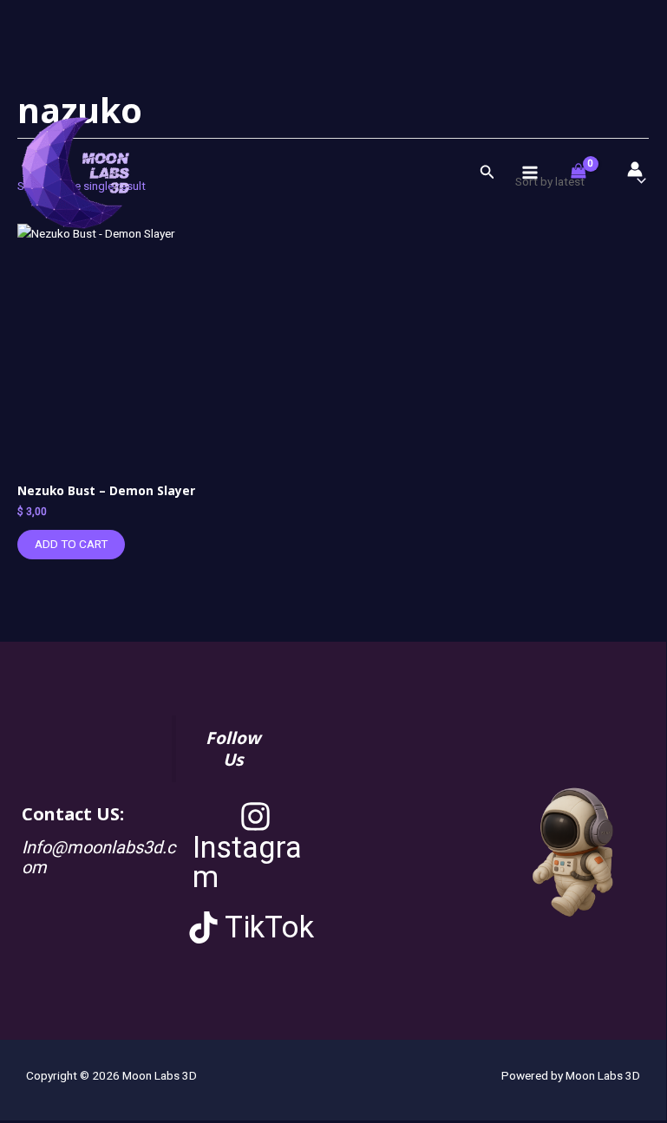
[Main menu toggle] (529, 172)
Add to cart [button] (71, 544)
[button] (487, 172)
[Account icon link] (635, 169)
